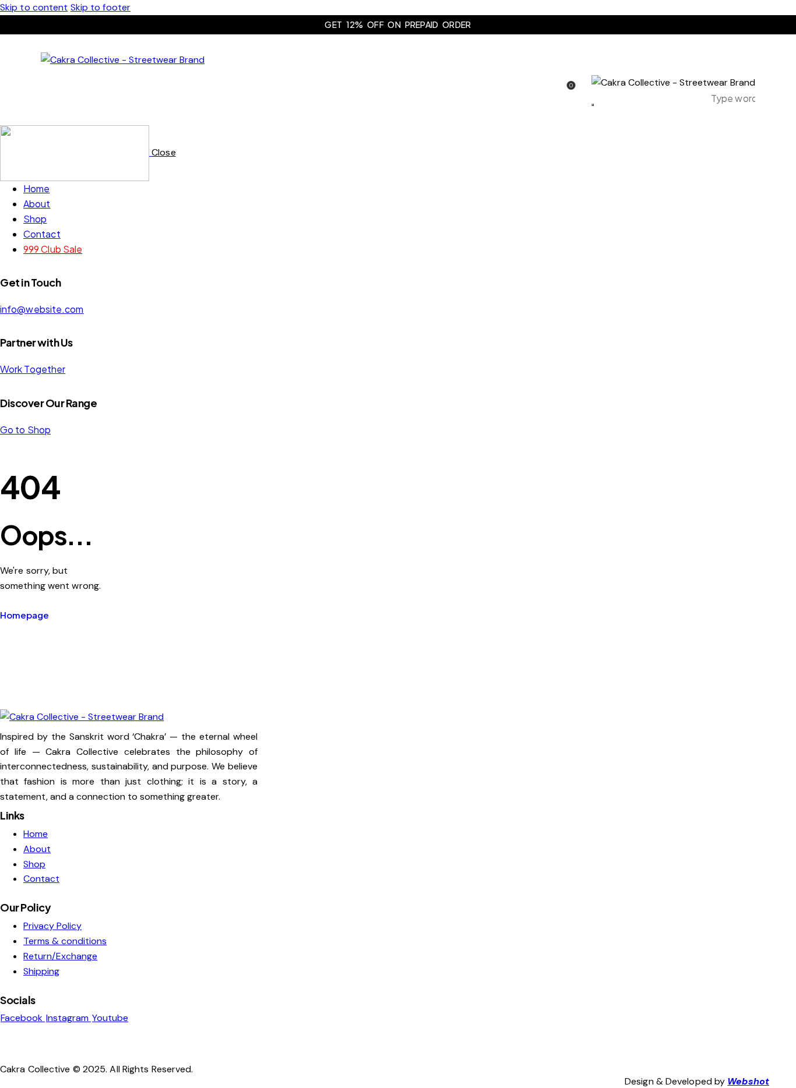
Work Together (32, 369)
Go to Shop (25, 429)
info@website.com (42, 309)
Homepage (24, 614)
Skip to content (34, 7)
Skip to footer (101, 7)
